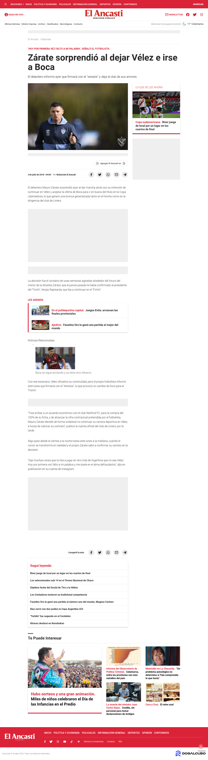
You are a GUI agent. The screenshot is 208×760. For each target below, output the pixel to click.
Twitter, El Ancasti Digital (51, 741)
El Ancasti (33, 39)
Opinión (117, 4)
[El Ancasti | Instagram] (201, 14)
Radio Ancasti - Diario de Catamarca (14, 14)
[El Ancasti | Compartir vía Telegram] (125, 175)
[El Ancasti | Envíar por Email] (116, 175)
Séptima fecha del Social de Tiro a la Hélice (54, 587)
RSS (120, 742)
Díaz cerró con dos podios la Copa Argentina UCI (56, 609)
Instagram (57, 741)
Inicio (29, 4)
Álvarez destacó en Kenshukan (47, 623)
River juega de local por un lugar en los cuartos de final (60, 573)
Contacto (78, 24)
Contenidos (130, 4)
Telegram (78, 741)
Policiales (65, 4)
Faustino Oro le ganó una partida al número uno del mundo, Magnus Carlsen (72, 601)
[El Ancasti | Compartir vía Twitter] (100, 175)
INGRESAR (198, 4)
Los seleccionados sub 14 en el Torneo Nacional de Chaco (61, 580)
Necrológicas (66, 24)
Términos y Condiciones (93, 742)
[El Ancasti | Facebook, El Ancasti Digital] (188, 14)
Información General (85, 4)
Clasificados (52, 24)
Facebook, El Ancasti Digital (45, 741)
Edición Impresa (29, 24)
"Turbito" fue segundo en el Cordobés (50, 616)
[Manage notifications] (200, 746)
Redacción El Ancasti (66, 174)
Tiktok (71, 741)
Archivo (41, 24)
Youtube (64, 741)
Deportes (105, 4)
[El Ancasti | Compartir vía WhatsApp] (108, 175)
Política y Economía (45, 4)
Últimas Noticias (12, 24)
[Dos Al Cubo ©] (191, 755)
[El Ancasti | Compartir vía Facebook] (91, 175)
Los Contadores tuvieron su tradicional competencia (58, 594)
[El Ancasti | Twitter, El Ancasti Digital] (195, 14)
